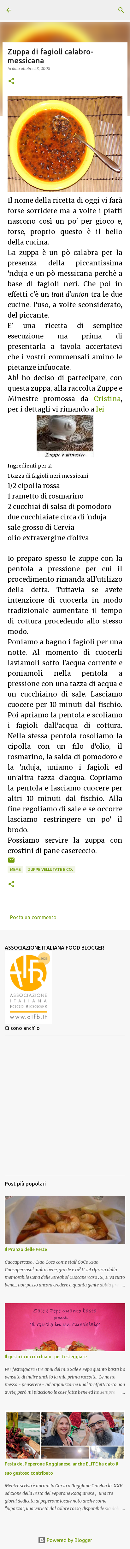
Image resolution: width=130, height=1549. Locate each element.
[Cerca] (121, 10)
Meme (15, 869)
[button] (11, 81)
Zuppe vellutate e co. (50, 869)
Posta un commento (33, 917)
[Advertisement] (65, 1106)
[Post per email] (11, 862)
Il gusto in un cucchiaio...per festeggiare (46, 1356)
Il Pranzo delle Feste (26, 1249)
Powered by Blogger (68, 1540)
